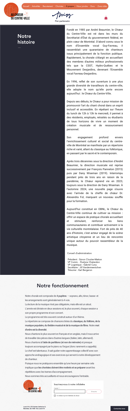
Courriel (57, 388)
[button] (105, 17)
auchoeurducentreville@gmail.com (34, 405)
